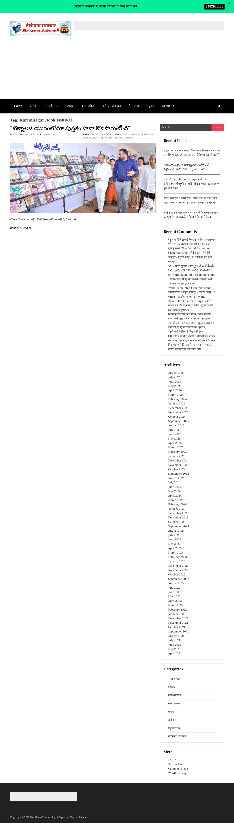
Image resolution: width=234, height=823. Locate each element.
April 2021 (175, 653)
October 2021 (176, 627)
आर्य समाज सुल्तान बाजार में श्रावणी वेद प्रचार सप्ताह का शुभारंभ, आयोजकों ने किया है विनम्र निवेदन (191, 327)
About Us (168, 106)
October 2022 (176, 575)
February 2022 (177, 610)
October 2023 (176, 522)
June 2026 (174, 382)
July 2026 (174, 377)
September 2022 (178, 579)
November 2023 (178, 518)
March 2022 (175, 605)
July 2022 (174, 588)
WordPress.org (177, 773)
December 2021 (178, 618)
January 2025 (176, 456)
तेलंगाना (34, 106)
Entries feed (175, 764)
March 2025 (175, 447)
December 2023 (178, 513)
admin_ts (48, 134)
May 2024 (174, 491)
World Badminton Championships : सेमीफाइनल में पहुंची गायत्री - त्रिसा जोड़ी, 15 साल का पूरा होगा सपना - (191, 292)
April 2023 (175, 548)
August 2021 (176, 636)
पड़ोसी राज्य (52, 106)
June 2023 (174, 539)
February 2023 (177, 557)
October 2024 (176, 469)
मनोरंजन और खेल (111, 106)
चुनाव (151, 106)
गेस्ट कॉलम (135, 106)
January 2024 (176, 509)
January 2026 (176, 404)
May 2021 (174, 649)
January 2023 (176, 561)
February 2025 (177, 452)
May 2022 (174, 596)
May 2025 (174, 439)
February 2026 (177, 399)
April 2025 (175, 443)
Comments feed (178, 769)
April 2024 (175, 496)
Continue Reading (21, 228)
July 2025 (174, 430)
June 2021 (174, 645)
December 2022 (178, 566)
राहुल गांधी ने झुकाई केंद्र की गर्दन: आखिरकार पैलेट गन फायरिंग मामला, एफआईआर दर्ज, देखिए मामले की (191, 244)
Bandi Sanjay (131, 134)
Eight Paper (59, 817)
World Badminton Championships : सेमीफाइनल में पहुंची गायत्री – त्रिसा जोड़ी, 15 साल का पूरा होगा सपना (192, 184)
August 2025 (176, 425)
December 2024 (178, 461)
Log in (172, 760)
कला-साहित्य (88, 106)
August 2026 (176, 373)
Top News (99, 134)
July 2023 (174, 535)
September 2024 (178, 474)
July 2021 (174, 640)
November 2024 (178, 465)
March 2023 (175, 553)
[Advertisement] (117, 71)
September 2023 (178, 526)
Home (18, 106)
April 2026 (175, 390)
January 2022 (176, 614)
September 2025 (178, 421)
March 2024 (175, 500)
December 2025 (178, 408)
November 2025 (178, 412)
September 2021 (178, 632)
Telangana (106, 137)
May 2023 (174, 544)
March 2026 (175, 395)
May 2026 (174, 386)
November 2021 (178, 623)
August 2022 (176, 583)
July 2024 (174, 482)
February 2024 (177, 504)
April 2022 (175, 601)
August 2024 (176, 478)
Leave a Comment (125, 137)
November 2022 (178, 570)
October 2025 (176, 417)
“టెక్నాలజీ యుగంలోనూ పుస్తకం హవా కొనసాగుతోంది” (70, 128)
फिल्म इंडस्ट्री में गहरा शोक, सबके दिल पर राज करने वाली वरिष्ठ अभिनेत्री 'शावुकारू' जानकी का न (189, 319)
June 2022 (174, 592)
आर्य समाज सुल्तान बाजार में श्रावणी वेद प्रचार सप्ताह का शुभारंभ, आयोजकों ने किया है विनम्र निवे (191, 340)
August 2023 (176, 531)
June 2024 (174, 487)
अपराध (69, 106)
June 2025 (174, 434)
